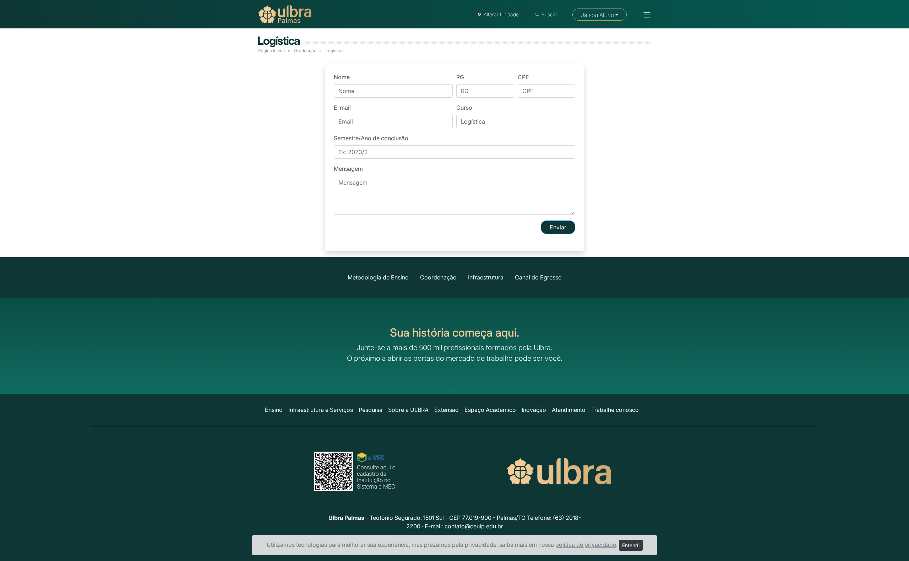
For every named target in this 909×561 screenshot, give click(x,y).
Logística (278, 41)
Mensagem (348, 168)
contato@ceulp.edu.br (474, 526)
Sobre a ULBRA (408, 409)
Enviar (558, 227)
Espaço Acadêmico (490, 409)
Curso (464, 107)
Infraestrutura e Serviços (320, 409)
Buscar (549, 14)
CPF (523, 77)
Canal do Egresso (538, 277)
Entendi (630, 545)
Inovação (534, 409)
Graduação (305, 50)
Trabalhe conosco (615, 409)
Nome (342, 77)
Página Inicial (271, 50)
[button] (645, 15)
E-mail (342, 107)
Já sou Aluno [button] (597, 14)
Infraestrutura (486, 277)
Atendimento (569, 409)
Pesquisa (370, 409)
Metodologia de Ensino (378, 277)
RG (460, 77)
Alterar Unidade (501, 14)
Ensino (274, 409)
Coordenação (438, 277)
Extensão (446, 409)
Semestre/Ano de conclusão (371, 138)
